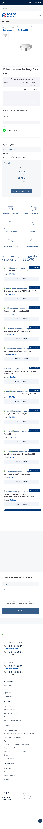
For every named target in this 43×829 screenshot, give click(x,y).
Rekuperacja (8, 696)
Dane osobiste (9, 775)
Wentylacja (8, 685)
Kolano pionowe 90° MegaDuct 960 (17, 351)
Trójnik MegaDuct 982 (12, 434)
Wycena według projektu (13, 737)
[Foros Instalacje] (9, 15)
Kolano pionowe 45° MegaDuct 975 (17, 331)
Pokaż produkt (21, 278)
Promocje (7, 706)
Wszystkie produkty (11, 717)
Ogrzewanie (8, 693)
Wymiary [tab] (8, 145)
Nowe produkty (9, 710)
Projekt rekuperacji (11, 730)
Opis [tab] (5, 153)
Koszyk (6, 779)
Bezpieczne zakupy (11, 748)
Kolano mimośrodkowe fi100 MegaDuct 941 (20, 394)
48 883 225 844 (35, 3)
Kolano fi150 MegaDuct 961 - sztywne (18, 271)
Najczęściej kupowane (12, 713)
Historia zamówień (11, 772)
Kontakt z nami (9, 759)
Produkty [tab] (9, 149)
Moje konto (8, 768)
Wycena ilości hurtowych (13, 741)
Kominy (6, 689)
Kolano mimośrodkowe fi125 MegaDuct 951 (20, 291)
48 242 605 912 (15, 652)
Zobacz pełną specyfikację (15, 110)
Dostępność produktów (12, 720)
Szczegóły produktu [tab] (15, 157)
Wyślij (21, 611)
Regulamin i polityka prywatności (16, 744)
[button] (39, 819)
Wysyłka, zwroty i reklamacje (15, 751)
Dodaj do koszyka (21, 191)
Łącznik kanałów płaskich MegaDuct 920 (19, 454)
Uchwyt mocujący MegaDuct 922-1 (17, 311)
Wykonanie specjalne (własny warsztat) (19, 734)
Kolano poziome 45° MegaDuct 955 (17, 474)
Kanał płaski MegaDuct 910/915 (15, 414)
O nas (6, 755)
